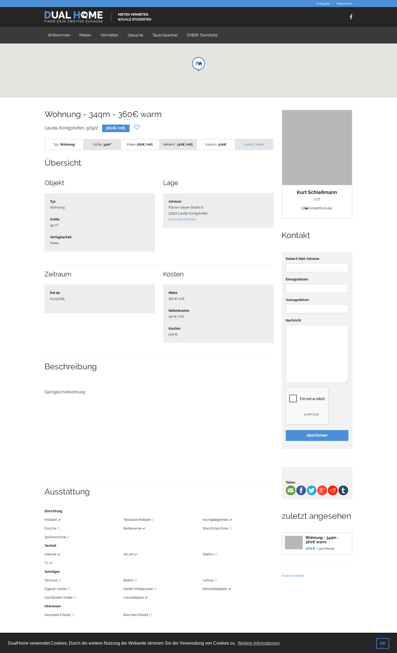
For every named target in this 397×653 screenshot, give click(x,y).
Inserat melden (293, 576)
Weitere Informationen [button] (259, 643)
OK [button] (383, 643)
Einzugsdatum (297, 279)
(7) (318, 199)
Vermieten (109, 35)
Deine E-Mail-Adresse (302, 259)
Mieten (85, 35)
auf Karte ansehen (182, 219)
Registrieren (344, 3)
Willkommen (59, 35)
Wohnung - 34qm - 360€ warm (322, 539)
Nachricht (293, 320)
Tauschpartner (165, 35)
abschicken (317, 435)
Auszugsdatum (297, 300)
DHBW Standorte (202, 35)
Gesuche (135, 35)
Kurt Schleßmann (317, 192)
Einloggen (323, 3)
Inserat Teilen (254, 144)
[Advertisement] (159, 438)
